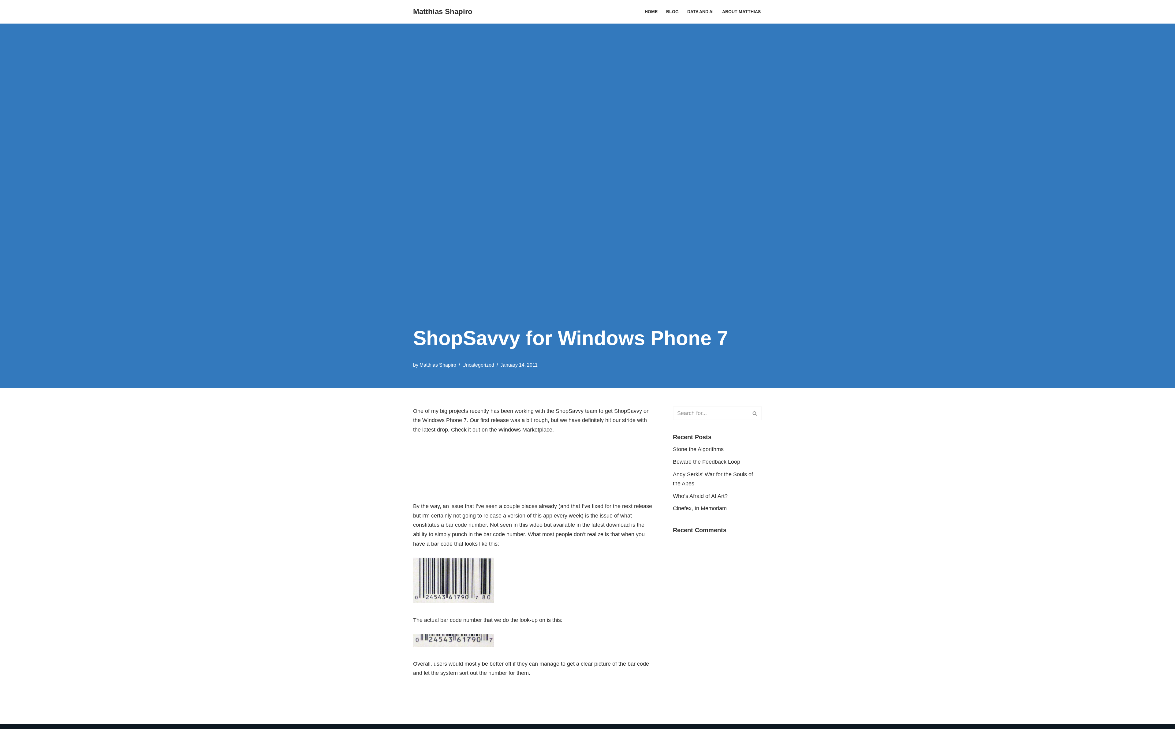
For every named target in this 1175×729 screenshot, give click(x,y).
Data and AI (700, 11)
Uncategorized (478, 365)
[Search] (755, 413)
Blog (672, 11)
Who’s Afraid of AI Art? (700, 496)
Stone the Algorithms (698, 449)
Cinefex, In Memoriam (700, 508)
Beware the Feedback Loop (706, 462)
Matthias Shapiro (438, 365)
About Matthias (741, 11)
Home (651, 11)
